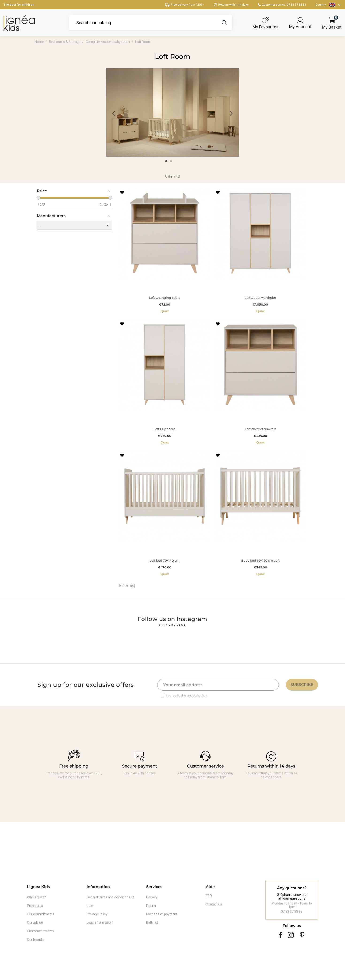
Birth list (152, 922)
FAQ (209, 896)
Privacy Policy (97, 914)
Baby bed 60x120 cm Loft (260, 560)
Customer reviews (40, 931)
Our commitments (40, 914)
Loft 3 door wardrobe (260, 297)
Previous (113, 113)
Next (231, 113)
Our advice (35, 922)
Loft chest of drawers (260, 429)
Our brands (35, 940)
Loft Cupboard (164, 429)
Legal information (100, 922)
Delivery (151, 897)
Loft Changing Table (164, 297)
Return (151, 906)
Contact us (214, 904)
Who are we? (36, 897)
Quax (165, 311)
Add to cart (164, 285)
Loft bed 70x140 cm (165, 560)
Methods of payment (161, 914)
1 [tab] (166, 161)
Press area (35, 906)
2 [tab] (171, 161)
